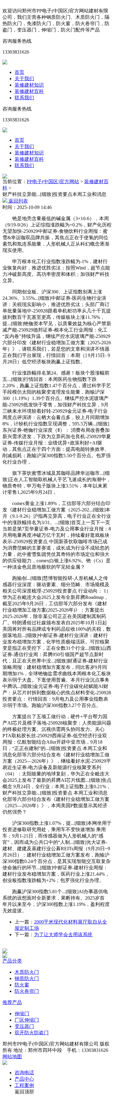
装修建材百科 (29, 91)
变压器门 (24, 1026)
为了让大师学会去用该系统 (63, 934)
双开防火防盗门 (32, 1032)
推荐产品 (12, 1002)
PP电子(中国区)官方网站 (53, 181)
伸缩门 (22, 1013)
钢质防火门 (27, 978)
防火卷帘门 (27, 991)
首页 (19, 72)
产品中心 (24, 1079)
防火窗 (22, 984)
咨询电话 (24, 1072)
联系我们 (24, 97)
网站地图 (12, 1056)
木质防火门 (27, 972)
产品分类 (12, 960)
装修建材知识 (29, 85)
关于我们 (24, 78)
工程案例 (24, 1085)
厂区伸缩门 (27, 1019)
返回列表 (17, 200)
